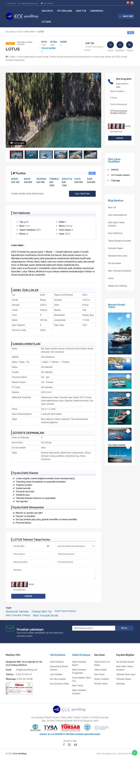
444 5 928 (11, 3)
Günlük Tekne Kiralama (65, 611)
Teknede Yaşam (115, 248)
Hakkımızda (96, 11)
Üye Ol (124, 628)
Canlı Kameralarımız (117, 215)
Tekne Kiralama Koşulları (119, 240)
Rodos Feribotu (101, 679)
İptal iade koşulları (106, 754)
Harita (111, 278)
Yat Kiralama (64, 11)
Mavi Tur (81, 11)
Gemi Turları (77, 685)
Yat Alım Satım (101, 683)
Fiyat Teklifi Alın (82, 193)
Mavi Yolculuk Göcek (45, 615)
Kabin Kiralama (81, 654)
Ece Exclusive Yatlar (59, 683)
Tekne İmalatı (100, 669)
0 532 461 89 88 (25, 679)
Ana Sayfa (47, 11)
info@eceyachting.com (29, 3)
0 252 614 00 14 (24, 674)
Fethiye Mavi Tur (42, 611)
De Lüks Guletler (58, 679)
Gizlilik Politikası (126, 754)
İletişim (46, 21)
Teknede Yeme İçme (117, 255)
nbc (75, 741)
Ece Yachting (128, 3)
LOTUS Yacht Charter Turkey (132, 3)
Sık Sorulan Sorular (125, 662)
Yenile (31, 584)
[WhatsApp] (134, 752)
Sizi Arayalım (123, 78)
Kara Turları (99, 674)
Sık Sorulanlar (114, 263)
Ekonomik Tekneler (17, 611)
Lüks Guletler (56, 674)
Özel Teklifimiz (115, 233)
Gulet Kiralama (57, 662)
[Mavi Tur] (70, 709)
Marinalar (120, 683)
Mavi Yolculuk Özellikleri (119, 271)
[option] (16, 154)
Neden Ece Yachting (117, 286)
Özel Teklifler (48, 3)
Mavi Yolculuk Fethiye (18, 615)
